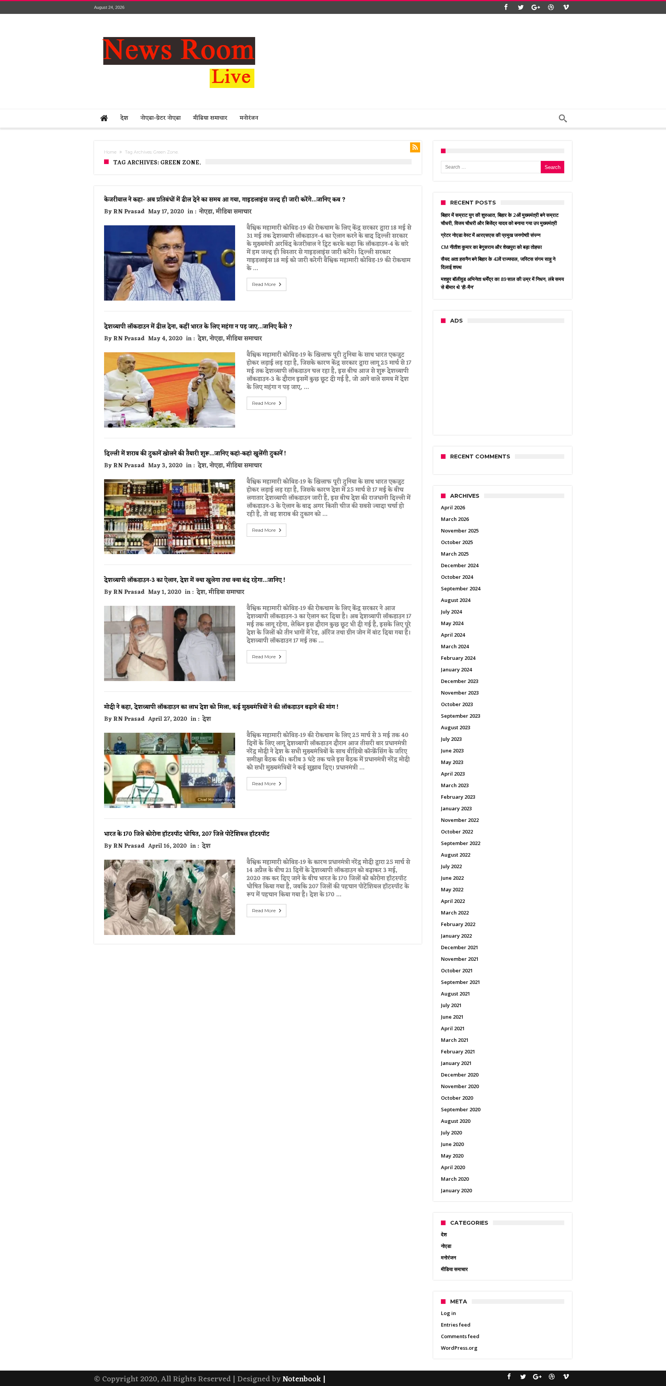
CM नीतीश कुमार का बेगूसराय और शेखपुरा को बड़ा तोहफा (491, 246)
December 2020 (459, 1074)
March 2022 (455, 912)
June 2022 (452, 877)
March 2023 (455, 785)
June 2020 (452, 1144)
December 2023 (459, 681)
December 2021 (459, 947)
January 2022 (456, 935)
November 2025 (460, 530)
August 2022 (455, 854)
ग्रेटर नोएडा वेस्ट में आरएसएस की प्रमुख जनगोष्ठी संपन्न (490, 235)
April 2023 (453, 773)
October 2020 (457, 1097)
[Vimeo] (566, 7)
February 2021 (458, 1051)
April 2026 (453, 507)
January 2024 (456, 669)
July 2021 (451, 1005)
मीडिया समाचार (234, 212)
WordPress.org (459, 1347)
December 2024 (459, 565)
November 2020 (460, 1086)
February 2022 (458, 924)
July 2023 (451, 738)
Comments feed (460, 1336)
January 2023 (456, 808)
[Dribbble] (551, 7)
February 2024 (458, 657)
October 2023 (457, 704)
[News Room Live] (179, 25)
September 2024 (460, 588)
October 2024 (457, 576)
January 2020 (456, 1190)
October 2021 (457, 970)
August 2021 (455, 993)
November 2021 (460, 958)
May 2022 (452, 889)
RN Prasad (129, 212)
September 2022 (460, 843)
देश (202, 339)
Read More (264, 284)
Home (110, 152)
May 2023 (452, 762)
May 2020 (452, 1155)
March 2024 (455, 646)
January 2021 (456, 1063)
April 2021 (453, 1028)
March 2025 (455, 553)
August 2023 (455, 727)
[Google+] (536, 7)
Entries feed (456, 1324)
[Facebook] (506, 7)
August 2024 (455, 600)
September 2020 (460, 1109)
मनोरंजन (448, 1257)
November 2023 (460, 692)
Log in (448, 1313)
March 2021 (455, 1039)
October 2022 (457, 831)
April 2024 (453, 634)
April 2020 (453, 1167)
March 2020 (455, 1178)
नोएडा (205, 212)
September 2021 (460, 982)
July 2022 (451, 866)
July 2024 (451, 611)
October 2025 (457, 542)
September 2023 (460, 715)
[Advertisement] (431, 42)
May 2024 (452, 623)
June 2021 (452, 1016)
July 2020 (451, 1132)
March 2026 (455, 519)
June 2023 (452, 750)
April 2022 (453, 901)
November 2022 (460, 819)
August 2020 (455, 1120)
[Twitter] (521, 7)
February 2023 (458, 796)
